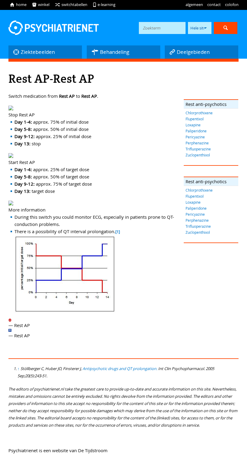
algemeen (194, 4)
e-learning (104, 4)
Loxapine (193, 124)
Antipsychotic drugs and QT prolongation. (120, 368)
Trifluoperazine (198, 149)
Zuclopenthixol (198, 155)
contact (214, 4)
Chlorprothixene (199, 112)
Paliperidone (196, 130)
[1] (117, 231)
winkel (40, 4)
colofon (232, 4)
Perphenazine (197, 142)
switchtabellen (71, 4)
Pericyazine (195, 136)
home (18, 4)
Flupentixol (195, 118)
